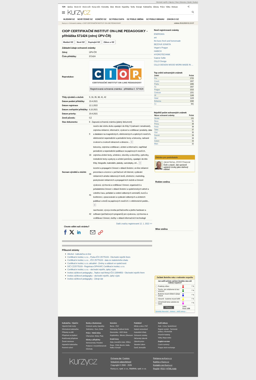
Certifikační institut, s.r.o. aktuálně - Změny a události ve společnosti (96, 263)
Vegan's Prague (161, 48)
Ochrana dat (116, 358)
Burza (112, 326)
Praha (156, 84)
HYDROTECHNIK (162, 54)
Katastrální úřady (140, 332)
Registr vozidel (163, 329)
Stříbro (128, 342)
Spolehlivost (171, 326)
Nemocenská (91, 343)
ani (155, 37)
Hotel (156, 98)
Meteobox (183, 2)
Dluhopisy (113, 329)
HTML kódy (171, 368)
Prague (157, 90)
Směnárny (89, 329)
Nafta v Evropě (115, 348)
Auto (159, 326)
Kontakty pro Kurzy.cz (162, 365)
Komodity (105, 7)
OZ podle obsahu (155, 19)
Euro (96, 329)
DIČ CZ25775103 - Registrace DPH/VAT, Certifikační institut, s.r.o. (96, 266)
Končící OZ (100, 19)
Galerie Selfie (160, 58)
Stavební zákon (139, 344)
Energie (139, 7)
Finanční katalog (164, 335)
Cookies (126, 358)
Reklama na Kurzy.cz (162, 358)
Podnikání (137, 323)
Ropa (112, 345)
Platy (101, 336)
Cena (165, 326)
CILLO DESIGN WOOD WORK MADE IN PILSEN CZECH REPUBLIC (174, 65)
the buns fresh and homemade (167, 41)
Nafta (127, 345)
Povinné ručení (67, 348)
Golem (156, 141)
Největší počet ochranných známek (170, 112)
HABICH (158, 51)
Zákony (156, 7)
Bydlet (190, 2)
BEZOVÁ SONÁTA (162, 44)
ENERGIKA (159, 34)
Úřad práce (90, 336)
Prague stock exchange (166, 348)
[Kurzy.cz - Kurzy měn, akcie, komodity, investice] (79, 15)
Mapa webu (167, 338)
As (155, 87)
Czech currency (163, 344)
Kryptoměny (114, 335)
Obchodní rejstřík (161, 2)
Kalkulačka (147, 7)
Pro (155, 78)
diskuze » (173, 311)
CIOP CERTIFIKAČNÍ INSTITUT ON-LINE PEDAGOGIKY (102, 23)
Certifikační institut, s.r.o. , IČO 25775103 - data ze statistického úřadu (97, 260)
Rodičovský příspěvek (70, 338)
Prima (156, 124)
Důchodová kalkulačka (70, 329)
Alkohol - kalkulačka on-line (79, 254)
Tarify (133, 7)
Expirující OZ (94, 42)
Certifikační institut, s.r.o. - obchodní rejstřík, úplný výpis (91, 269)
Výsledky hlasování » (162, 311)
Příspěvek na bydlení (69, 335)
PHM (117, 345)
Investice (113, 323)
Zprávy (70, 7)
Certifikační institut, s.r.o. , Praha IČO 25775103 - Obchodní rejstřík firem (98, 257)
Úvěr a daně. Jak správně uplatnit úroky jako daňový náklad (175, 167)
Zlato (112, 7)
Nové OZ (81, 42)
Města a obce (139, 326)
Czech (156, 81)
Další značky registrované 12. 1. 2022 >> (134, 223)
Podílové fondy (123, 329)
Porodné (99, 343)
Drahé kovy (114, 339)
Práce (162, 7)
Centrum (157, 93)
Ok (155, 138)
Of (155, 95)
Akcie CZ (77, 7)
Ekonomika (114, 332)
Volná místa (96, 333)
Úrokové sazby (91, 326)
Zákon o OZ (109, 42)
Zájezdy (171, 2)
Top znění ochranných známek (168, 73)
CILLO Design (160, 61)
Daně (136, 348)
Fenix (156, 127)
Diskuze (175, 7)
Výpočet (75, 323)
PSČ (146, 326)
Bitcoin (118, 7)
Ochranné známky (75, 23)
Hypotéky (125, 7)
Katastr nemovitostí (141, 329)
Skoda (156, 118)
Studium (195, 2)
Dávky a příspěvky (93, 340)
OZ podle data (116, 19)
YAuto (177, 2)
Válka (168, 7)
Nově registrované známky (166, 30)
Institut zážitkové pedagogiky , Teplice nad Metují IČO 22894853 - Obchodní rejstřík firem (106, 273)
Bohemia (157, 101)
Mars (156, 144)
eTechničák (168, 332)
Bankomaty (97, 323)
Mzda (97, 336)
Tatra (156, 130)
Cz (155, 104)
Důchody (89, 349)
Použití (156, 368)
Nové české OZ (85, 19)
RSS (163, 368)
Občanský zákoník (140, 338)
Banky (88, 323)
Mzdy (125, 332)
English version (164, 341)
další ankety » (181, 311)
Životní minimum (68, 341)
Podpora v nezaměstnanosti (96, 346)
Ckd (155, 132)
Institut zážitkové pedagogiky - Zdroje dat (85, 279)
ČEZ (117, 326)
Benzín (122, 345)
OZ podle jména (135, 19)
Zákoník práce (139, 341)
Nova (156, 121)
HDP (121, 332)
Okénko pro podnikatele (166, 157)
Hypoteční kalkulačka (69, 344)
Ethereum (129, 335)
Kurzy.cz (65, 23)
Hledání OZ (68, 42)
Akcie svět (86, 7)
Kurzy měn (96, 7)
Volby (160, 338)
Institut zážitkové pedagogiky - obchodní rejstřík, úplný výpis (93, 276)
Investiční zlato (119, 342)
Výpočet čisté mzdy (69, 326)
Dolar (101, 329)
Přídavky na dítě (68, 332)
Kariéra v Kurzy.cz (161, 362)
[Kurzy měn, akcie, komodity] (84, 363)
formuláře (142, 348)
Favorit (157, 135)
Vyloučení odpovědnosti (121, 362)
